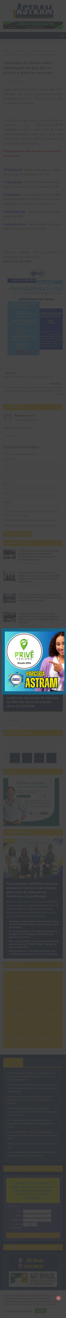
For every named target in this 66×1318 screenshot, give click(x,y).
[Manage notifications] (58, 1298)
